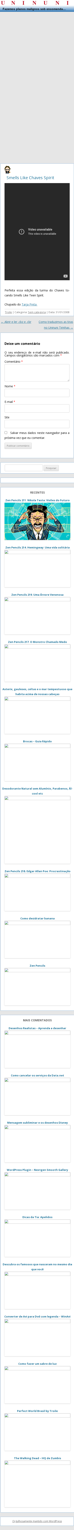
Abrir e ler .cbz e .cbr (16, 322)
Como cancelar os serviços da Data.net (37, 1075)
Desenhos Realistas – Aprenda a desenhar (37, 1028)
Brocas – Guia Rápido (37, 741)
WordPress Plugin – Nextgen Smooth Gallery (37, 1170)
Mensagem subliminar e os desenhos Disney (37, 1122)
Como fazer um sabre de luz (37, 1364)
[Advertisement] (37, 49)
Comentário (14, 361)
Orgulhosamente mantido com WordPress (37, 1521)
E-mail (10, 402)
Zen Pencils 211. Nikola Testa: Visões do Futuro (37, 500)
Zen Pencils (37, 965)
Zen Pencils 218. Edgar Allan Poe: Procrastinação (38, 871)
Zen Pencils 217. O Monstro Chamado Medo (37, 642)
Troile (8, 312)
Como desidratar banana (37, 918)
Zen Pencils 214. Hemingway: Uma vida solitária (37, 547)
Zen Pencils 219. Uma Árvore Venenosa (37, 595)
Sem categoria (37, 312)
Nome (10, 386)
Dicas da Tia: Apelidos (37, 1217)
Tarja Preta (29, 304)
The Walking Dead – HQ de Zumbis (37, 1458)
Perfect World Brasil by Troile (37, 1411)
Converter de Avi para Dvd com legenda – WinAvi (37, 1316)
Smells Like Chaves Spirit (30, 177)
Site (7, 417)
